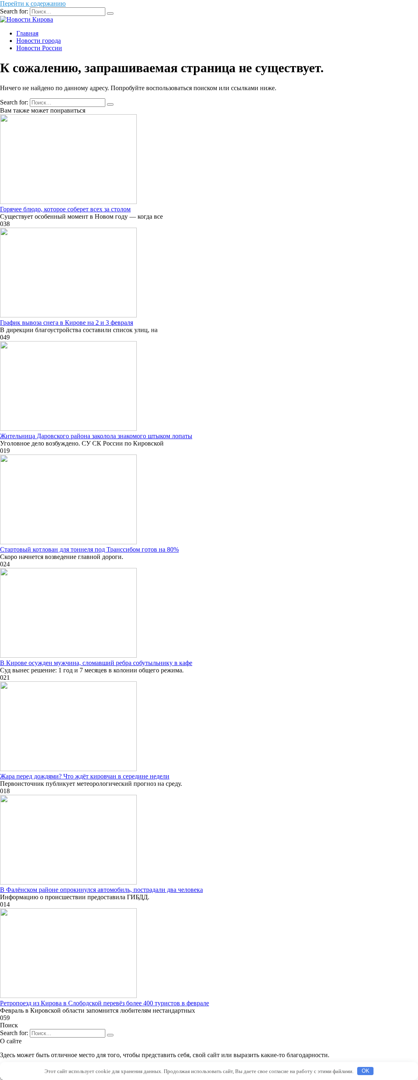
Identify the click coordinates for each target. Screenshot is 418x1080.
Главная (27, 33)
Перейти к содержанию (33, 3)
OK (365, 1071)
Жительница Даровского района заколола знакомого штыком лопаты (96, 435)
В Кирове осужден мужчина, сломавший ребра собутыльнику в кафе (96, 662)
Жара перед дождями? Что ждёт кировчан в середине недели (84, 776)
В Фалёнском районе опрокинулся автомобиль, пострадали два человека (101, 889)
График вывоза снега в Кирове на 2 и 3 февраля (66, 322)
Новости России (39, 47)
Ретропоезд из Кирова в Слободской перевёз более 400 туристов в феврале (104, 1003)
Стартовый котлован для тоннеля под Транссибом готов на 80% (89, 549)
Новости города (38, 40)
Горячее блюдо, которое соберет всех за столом (65, 209)
